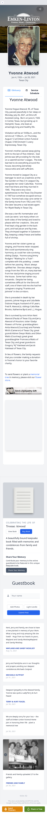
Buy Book (26, 531)
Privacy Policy (16, 803)
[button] (23, 754)
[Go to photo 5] (21, 767)
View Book (12, 531)
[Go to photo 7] (24, 767)
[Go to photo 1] (15, 767)
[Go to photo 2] (16, 767)
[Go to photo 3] (18, 767)
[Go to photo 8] (25, 767)
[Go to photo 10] (28, 767)
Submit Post (24, 612)
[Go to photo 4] (19, 767)
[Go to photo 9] (27, 767)
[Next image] (41, 754)
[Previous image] (5, 754)
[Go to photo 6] (22, 767)
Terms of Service (30, 803)
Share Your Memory (16, 570)
